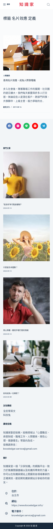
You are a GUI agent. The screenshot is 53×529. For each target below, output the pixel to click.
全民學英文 (9, 411)
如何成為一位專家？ (11, 393)
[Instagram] (18, 126)
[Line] (26, 126)
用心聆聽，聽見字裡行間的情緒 (15, 330)
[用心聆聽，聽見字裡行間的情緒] (26, 300)
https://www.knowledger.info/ (27, 505)
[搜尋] (48, 4)
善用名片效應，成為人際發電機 (19, 80)
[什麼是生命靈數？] (26, 237)
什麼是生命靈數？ (10, 267)
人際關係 (6, 76)
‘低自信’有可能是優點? (12, 204)
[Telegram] (44, 126)
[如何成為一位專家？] (26, 363)
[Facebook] (9, 126)
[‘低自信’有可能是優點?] (26, 175)
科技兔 (7, 415)
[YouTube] (35, 126)
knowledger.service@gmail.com (28, 515)
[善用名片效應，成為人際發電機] (26, 52)
